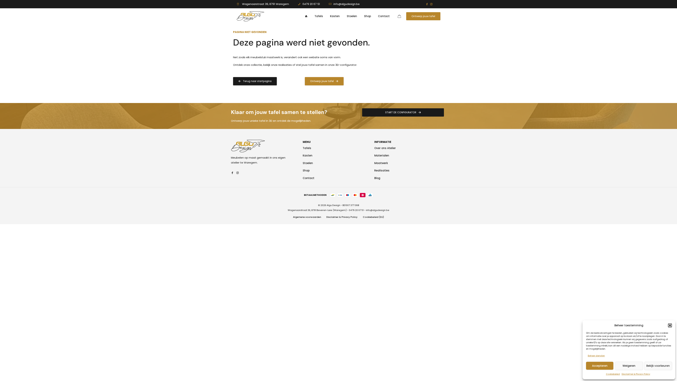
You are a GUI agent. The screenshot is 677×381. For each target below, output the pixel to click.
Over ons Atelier (385, 148)
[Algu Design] (250, 16)
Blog (377, 178)
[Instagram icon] (431, 4)
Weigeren (629, 366)
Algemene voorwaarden (307, 217)
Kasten (307, 155)
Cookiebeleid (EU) (373, 217)
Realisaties (381, 170)
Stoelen (308, 163)
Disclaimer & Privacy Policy (636, 374)
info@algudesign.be (347, 4)
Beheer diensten (596, 355)
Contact (308, 178)
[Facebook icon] (427, 4)
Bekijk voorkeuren (658, 366)
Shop (306, 170)
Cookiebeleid (613, 374)
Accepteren (600, 366)
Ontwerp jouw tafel (423, 16)
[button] (670, 325)
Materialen (381, 155)
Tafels (307, 148)
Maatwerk (381, 163)
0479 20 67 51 (311, 4)
